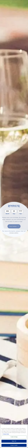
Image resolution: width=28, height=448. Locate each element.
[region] (14, 436)
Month (7, 213)
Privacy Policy (6, 434)
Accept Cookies (14, 445)
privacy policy (14, 232)
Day (14, 213)
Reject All (14, 441)
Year (20, 213)
